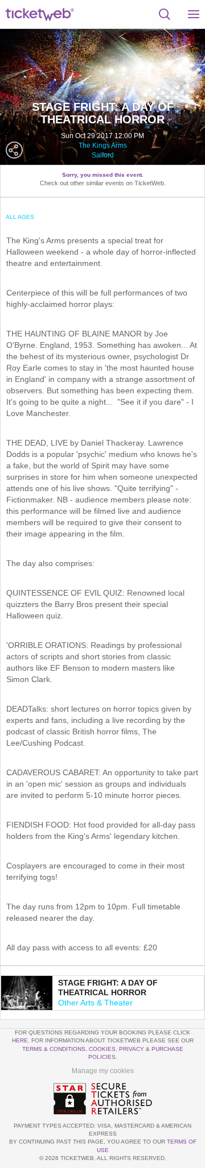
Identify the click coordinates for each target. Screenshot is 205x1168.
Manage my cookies (103, 1071)
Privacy (131, 1049)
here (20, 1040)
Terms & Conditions (53, 1049)
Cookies (102, 1049)
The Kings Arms (103, 145)
